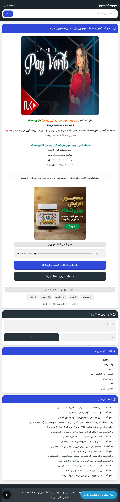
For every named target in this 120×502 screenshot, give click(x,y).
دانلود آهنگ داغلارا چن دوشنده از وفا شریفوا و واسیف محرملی (85, 442)
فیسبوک (85, 297)
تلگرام (30, 297)
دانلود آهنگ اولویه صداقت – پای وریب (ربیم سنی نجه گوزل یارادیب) (80, 28)
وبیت (53, 497)
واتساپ (44, 297)
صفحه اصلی (9, 5)
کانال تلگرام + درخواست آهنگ (99, 495)
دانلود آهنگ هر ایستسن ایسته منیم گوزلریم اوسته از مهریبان (85, 466)
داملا (111, 369)
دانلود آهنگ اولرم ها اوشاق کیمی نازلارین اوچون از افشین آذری (85, 408)
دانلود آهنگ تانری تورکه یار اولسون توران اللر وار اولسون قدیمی (85, 417)
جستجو (8, 14)
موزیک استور (93, 178)
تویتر (72, 297)
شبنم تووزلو (108, 359)
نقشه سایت (27, 492)
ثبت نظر (31, 337)
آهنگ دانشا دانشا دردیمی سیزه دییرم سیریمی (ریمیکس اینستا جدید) (82, 446)
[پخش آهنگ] (6, 495)
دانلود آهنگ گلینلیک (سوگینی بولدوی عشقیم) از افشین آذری (85, 461)
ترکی (84, 178)
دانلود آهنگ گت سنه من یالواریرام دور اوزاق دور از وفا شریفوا (86, 437)
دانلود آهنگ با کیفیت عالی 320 (58, 265)
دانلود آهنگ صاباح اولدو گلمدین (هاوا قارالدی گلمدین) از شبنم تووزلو (82, 432)
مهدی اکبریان (107, 388)
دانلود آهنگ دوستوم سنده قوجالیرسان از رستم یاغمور (89, 412)
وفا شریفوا (108, 364)
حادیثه (110, 384)
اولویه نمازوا (107, 379)
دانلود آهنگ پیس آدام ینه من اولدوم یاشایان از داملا (89, 471)
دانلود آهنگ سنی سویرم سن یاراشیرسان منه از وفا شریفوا (87, 475)
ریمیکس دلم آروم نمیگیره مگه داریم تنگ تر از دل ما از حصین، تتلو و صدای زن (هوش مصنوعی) (71, 422)
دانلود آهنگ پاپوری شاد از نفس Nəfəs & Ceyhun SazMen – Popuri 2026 (80, 427)
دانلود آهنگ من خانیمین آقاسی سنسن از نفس (92, 451)
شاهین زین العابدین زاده (102, 374)
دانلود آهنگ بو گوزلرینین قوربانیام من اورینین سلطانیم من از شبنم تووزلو (80, 456)
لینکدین (58, 297)
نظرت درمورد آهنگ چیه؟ (58, 276)
